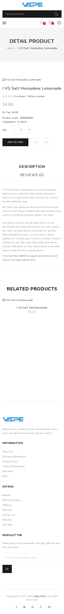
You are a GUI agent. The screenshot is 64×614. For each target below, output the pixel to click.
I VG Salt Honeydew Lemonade (37, 48)
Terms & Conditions (13, 466)
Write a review (36, 96)
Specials (7, 510)
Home (10, 48)
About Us (7, 451)
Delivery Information (14, 456)
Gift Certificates (11, 500)
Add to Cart (15, 142)
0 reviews (19, 96)
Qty (4, 129)
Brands (6, 495)
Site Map (7, 524)
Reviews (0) (32, 175)
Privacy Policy (10, 461)
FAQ (4, 476)
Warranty (7, 471)
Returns (6, 519)
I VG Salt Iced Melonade (32, 307)
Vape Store (40, 596)
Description (32, 166)
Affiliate (7, 505)
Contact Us (8, 514)
